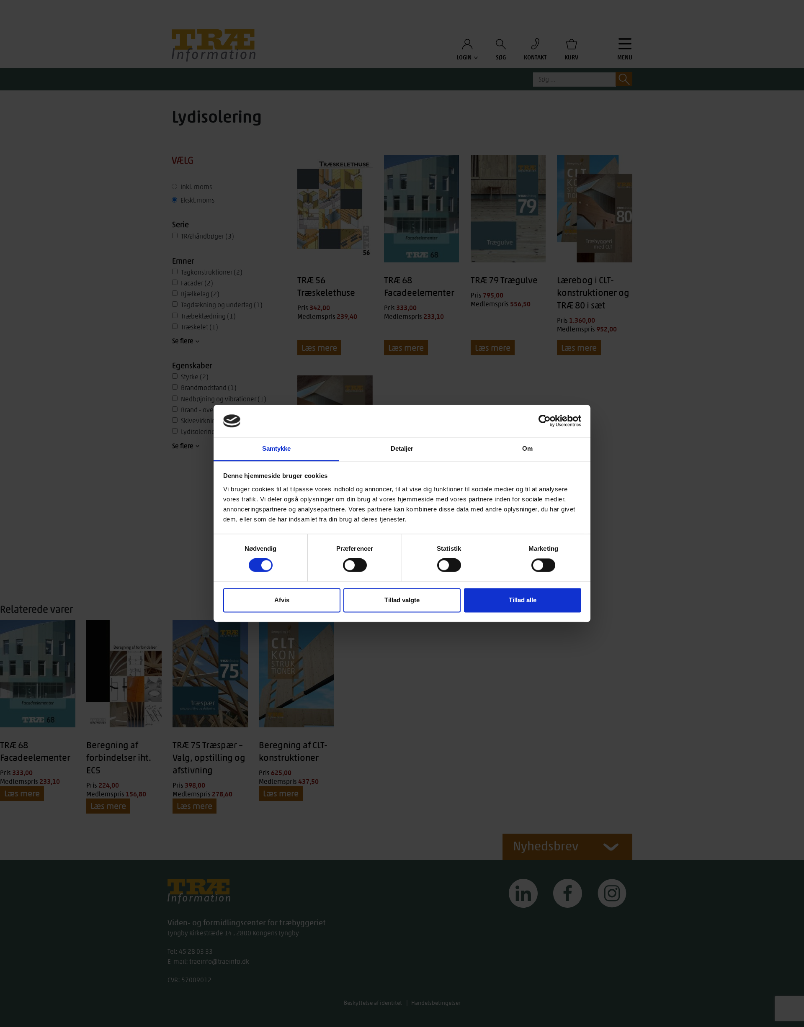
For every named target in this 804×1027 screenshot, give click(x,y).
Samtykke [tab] (276, 448)
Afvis (281, 599)
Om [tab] (527, 448)
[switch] (355, 565)
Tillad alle (522, 599)
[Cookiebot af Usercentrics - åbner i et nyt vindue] (544, 421)
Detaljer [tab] (402, 448)
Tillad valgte (402, 599)
